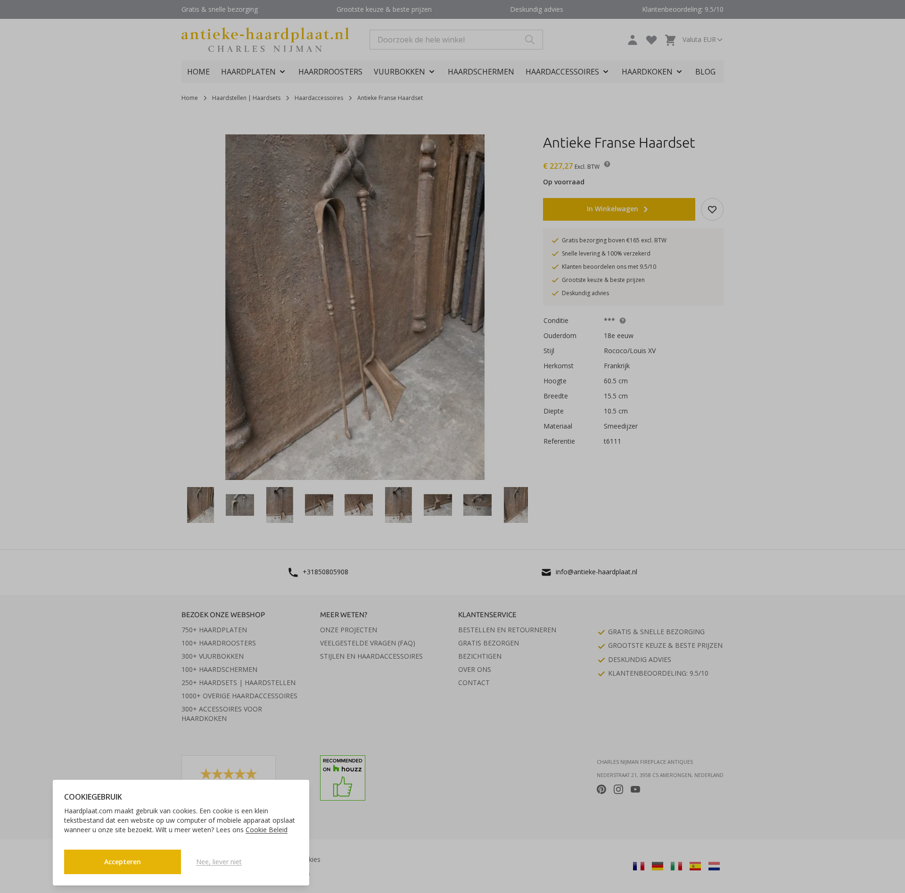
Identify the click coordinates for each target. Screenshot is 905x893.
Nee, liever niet (219, 861)
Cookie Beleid (267, 829)
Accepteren (122, 861)
